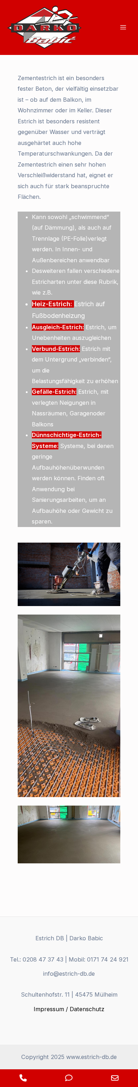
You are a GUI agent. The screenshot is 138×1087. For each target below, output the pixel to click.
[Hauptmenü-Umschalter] (123, 27)
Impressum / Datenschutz (69, 1009)
